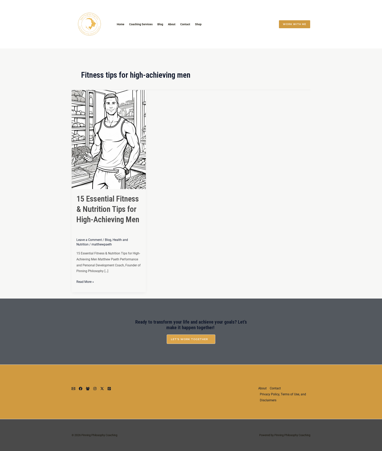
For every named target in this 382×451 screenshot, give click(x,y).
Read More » (85, 281)
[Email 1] (235, 24)
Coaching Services (141, 24)
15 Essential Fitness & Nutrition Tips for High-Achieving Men (107, 209)
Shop (198, 24)
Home (120, 24)
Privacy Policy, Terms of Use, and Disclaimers (283, 397)
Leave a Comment (89, 240)
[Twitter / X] (251, 24)
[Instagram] (243, 24)
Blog (160, 24)
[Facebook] (260, 24)
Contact (185, 24)
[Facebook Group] (268, 24)
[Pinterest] (109, 388)
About (171, 24)
